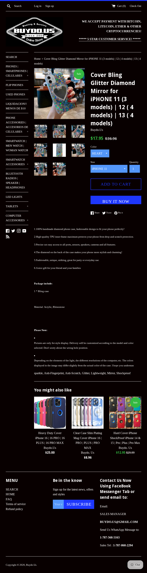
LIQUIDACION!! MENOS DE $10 (16, 106)
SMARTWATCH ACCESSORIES (17, 162)
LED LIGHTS (14, 196)
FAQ (9, 499)
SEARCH (11, 57)
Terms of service (16, 504)
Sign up (49, 5)
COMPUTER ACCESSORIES (17, 218)
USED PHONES (15, 94)
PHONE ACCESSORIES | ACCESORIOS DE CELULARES (17, 124)
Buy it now (115, 201)
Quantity (134, 162)
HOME (10, 494)
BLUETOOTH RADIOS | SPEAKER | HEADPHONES (15, 180)
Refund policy (14, 509)
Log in (37, 5)
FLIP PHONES (14, 85)
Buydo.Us (31, 565)
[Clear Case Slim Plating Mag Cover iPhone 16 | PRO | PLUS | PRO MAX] (88, 413)
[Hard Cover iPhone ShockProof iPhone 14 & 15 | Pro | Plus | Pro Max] (125, 413)
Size (93, 162)
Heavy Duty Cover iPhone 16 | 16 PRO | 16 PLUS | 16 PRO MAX (50, 437)
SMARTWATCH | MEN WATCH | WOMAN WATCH (17, 146)
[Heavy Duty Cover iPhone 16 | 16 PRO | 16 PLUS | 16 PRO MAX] (50, 413)
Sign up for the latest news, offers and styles (73, 492)
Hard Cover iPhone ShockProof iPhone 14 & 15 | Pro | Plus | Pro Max (125, 437)
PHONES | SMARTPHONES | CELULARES (17, 71)
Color (93, 146)
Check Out (135, 5)
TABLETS (17, 206)
